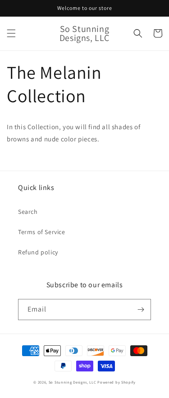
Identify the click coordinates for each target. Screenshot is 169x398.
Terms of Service (41, 232)
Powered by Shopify (116, 382)
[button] (11, 33)
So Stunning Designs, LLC (72, 382)
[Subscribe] (141, 309)
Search (28, 212)
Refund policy (38, 252)
